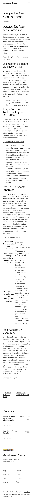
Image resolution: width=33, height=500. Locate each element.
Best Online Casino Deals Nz (10, 432)
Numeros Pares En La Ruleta (7, 395)
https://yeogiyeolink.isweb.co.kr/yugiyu (14, 494)
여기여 (27, 494)
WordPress (27, 492)
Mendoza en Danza (10, 3)
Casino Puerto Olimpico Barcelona (22, 394)
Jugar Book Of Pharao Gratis (13, 142)
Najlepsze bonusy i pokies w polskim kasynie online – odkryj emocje (13, 418)
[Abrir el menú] (29, 3)
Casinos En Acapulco (11, 378)
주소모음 (9, 496)
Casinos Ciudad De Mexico (13, 237)
